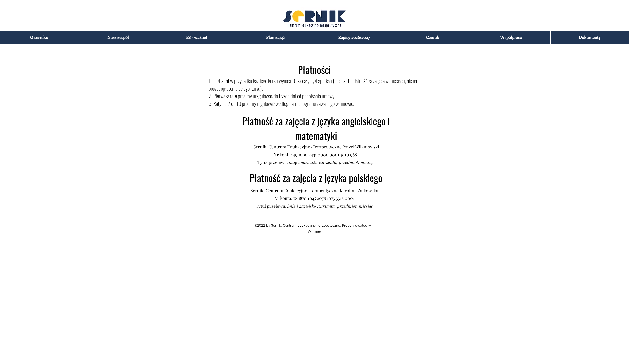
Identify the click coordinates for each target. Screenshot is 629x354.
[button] (39, 37)
